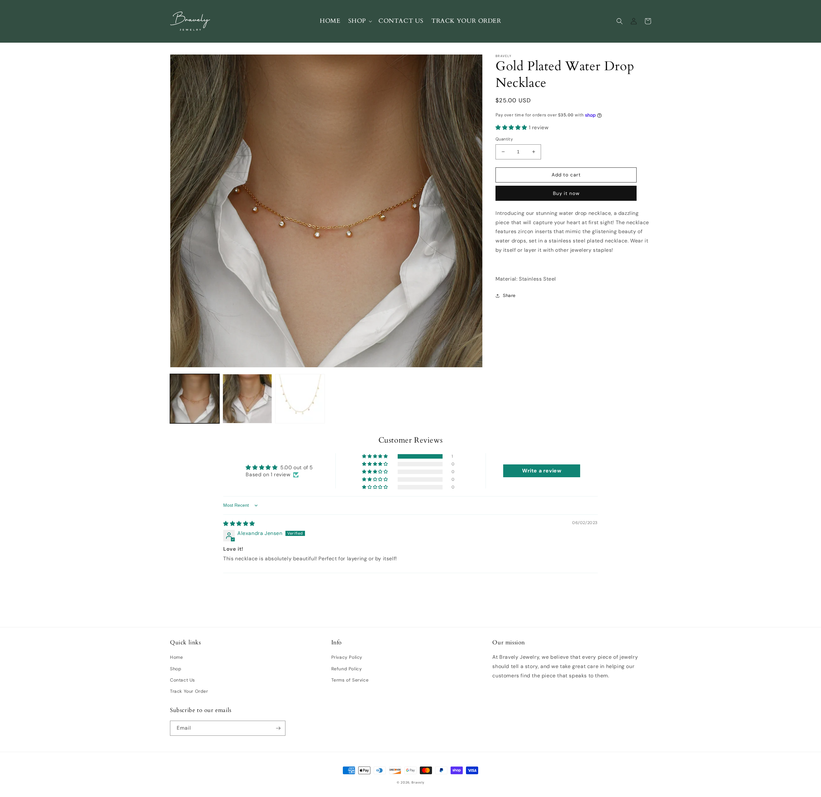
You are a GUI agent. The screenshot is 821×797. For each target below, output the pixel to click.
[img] (239, 523)
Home (176, 657)
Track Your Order (189, 691)
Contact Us (182, 680)
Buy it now (566, 193)
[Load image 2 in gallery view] (247, 398)
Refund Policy (346, 669)
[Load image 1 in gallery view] (194, 398)
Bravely (417, 782)
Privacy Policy (346, 657)
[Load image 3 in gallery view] (300, 398)
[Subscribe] (278, 728)
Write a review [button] (541, 470)
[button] (359, 21)
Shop (175, 669)
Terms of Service (350, 680)
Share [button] (509, 295)
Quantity (504, 139)
